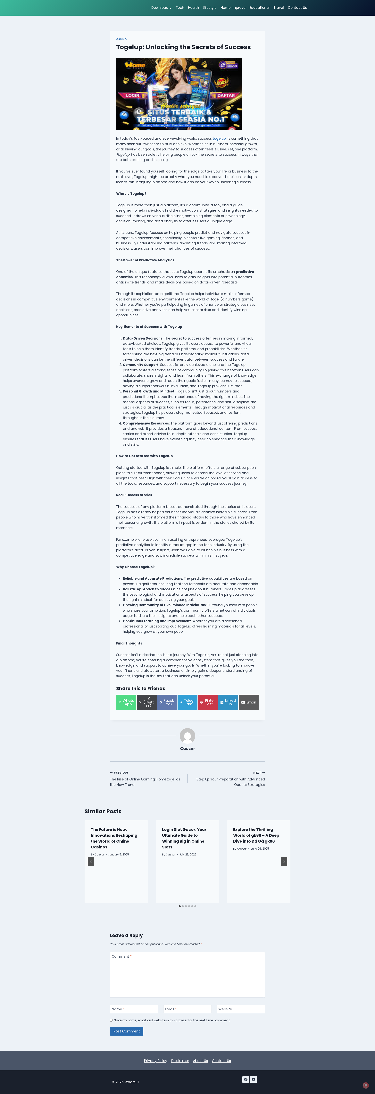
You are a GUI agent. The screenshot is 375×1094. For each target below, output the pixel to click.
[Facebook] (245, 1079)
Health (193, 7)
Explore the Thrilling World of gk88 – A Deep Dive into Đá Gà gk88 (256, 835)
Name (118, 1009)
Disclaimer (180, 1060)
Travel (278, 7)
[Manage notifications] (366, 1085)
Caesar (187, 748)
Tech (180, 7)
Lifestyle (210, 7)
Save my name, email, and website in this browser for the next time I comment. (172, 1020)
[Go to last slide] (91, 861)
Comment (122, 956)
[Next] (284, 861)
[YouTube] (253, 1079)
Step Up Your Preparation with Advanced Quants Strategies (230, 779)
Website (225, 1009)
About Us (200, 1060)
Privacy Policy (155, 1060)
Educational (259, 7)
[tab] (180, 906)
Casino (121, 39)
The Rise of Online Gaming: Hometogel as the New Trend (145, 779)
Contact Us (297, 7)
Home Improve (233, 7)
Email (171, 1009)
